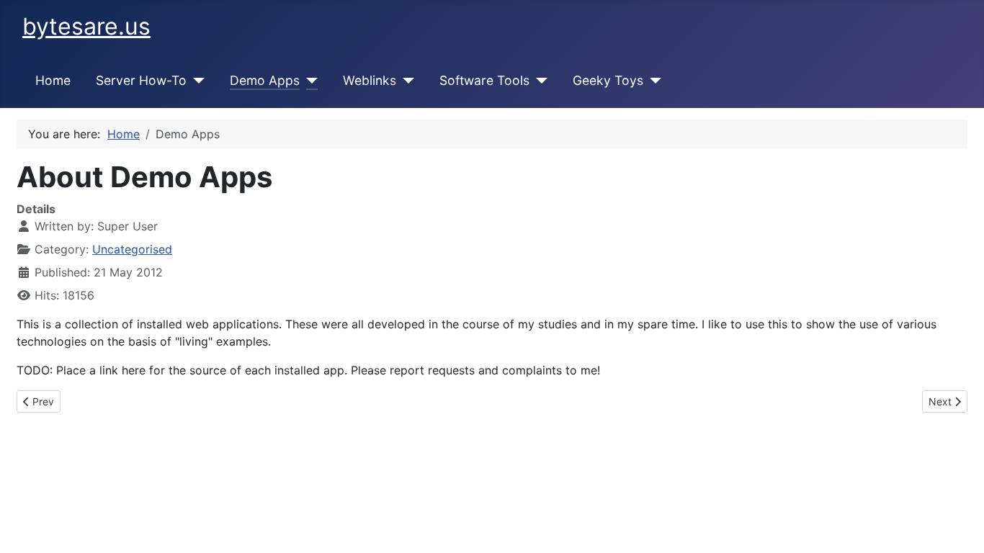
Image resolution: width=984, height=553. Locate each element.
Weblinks (369, 80)
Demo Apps (265, 80)
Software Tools (484, 80)
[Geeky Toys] (652, 80)
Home (53, 80)
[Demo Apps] (309, 80)
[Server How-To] (196, 80)
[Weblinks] (405, 80)
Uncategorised (132, 249)
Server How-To (141, 80)
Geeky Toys (608, 80)
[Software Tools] (538, 80)
